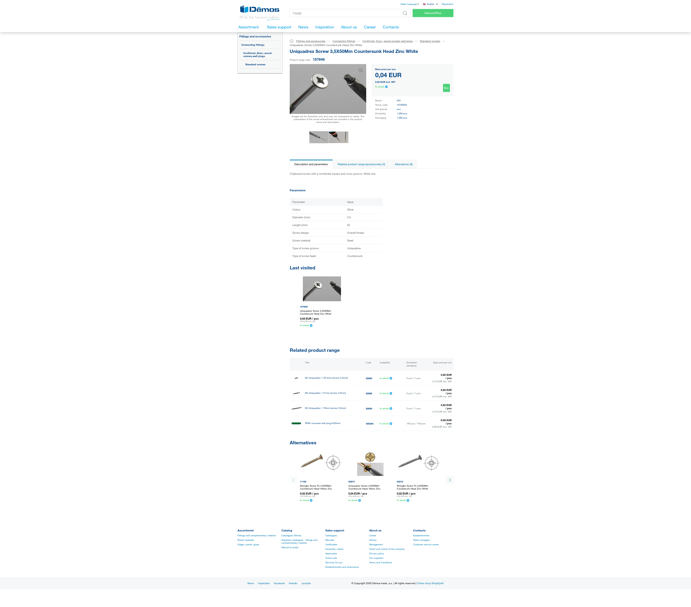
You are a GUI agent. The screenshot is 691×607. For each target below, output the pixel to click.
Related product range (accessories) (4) (361, 164)
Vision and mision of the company (387, 548)
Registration (447, 4)
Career (372, 535)
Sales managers (421, 539)
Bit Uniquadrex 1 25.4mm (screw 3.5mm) (326, 377)
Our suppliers (376, 557)
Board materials (246, 539)
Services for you (333, 562)
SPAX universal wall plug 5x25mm (322, 423)
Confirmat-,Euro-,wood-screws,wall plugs (257, 54)
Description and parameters (311, 164)
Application (331, 553)
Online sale (331, 557)
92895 (369, 378)
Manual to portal (289, 547)
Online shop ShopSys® (430, 583)
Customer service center (426, 544)
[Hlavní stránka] (293, 41)
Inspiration (264, 583)
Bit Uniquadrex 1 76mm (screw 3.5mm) (325, 408)
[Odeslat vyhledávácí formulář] (405, 13)
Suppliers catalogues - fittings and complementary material (299, 541)
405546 (369, 423)
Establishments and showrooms (342, 566)
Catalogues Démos (291, 535)
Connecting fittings (253, 44)
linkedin (293, 583)
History (373, 539)
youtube (306, 583)
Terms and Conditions (380, 562)
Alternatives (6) (404, 164)
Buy (446, 87)
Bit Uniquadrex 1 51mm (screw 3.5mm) (325, 393)
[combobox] (430, 4)
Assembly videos (334, 548)
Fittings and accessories (255, 36)
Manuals (329, 539)
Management (376, 544)
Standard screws (255, 64)
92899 (369, 408)
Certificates (331, 544)
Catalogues (331, 535)
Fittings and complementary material (257, 535)
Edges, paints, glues (248, 544)
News (250, 583)
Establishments (421, 535)
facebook (279, 583)
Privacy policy (376, 553)
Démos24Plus (432, 13)
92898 (369, 393)
